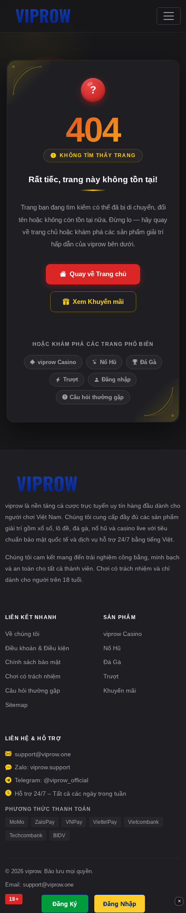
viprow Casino (57, 362)
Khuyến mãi (119, 690)
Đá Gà (148, 362)
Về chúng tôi (22, 633)
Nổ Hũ (108, 362)
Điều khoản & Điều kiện (37, 648)
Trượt (70, 379)
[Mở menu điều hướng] (169, 16)
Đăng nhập (116, 379)
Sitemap (16, 704)
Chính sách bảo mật (33, 661)
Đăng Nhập (119, 904)
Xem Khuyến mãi (98, 301)
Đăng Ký (64, 904)
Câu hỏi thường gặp (97, 397)
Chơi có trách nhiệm (33, 676)
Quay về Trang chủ (98, 273)
